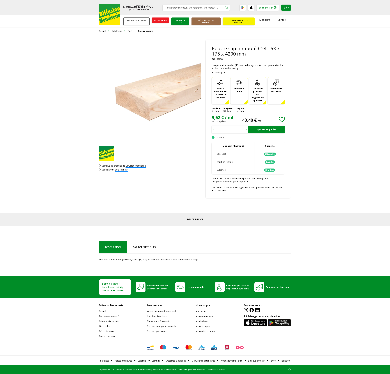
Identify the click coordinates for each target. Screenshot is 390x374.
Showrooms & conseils (158, 321)
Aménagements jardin (231, 360)
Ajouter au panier (266, 129)
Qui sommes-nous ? (109, 316)
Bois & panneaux (256, 360)
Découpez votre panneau (206, 21)
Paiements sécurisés (276, 90)
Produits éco (180, 21)
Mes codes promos (205, 331)
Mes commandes (204, 316)
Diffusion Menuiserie (136, 165)
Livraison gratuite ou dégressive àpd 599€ (258, 94)
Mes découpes (202, 326)
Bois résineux (121, 169)
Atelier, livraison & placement (161, 311)
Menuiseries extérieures (203, 360)
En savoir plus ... (219, 72)
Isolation (285, 360)
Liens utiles (104, 326)
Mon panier (201, 311)
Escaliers (142, 360)
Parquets (104, 360)
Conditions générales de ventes (191, 369)
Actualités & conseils (109, 321)
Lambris (156, 360)
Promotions (160, 20)
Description (195, 219)
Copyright (103, 369)
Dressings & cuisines (175, 360)
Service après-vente (157, 331)
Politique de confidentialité (164, 369)
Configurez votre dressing (239, 21)
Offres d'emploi (106, 331)
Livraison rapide (239, 90)
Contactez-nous (107, 336)
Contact (282, 19)
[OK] (227, 8)
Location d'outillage (157, 316)
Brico (273, 360)
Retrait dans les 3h (220, 93)
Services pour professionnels (161, 326)
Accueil (102, 311)
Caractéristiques (144, 247)
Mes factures (201, 321)
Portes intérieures (123, 360)
